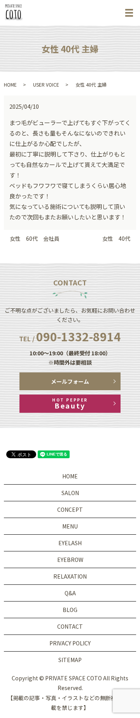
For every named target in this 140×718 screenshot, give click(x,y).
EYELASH (70, 543)
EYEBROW (70, 559)
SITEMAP (70, 660)
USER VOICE (46, 84)
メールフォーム (70, 381)
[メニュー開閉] (129, 13)
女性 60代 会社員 (35, 238)
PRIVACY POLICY (70, 643)
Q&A (70, 593)
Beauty (70, 403)
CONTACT (70, 626)
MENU (70, 526)
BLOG (70, 610)
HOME (10, 84)
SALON (70, 493)
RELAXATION (70, 576)
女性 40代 (116, 238)
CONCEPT (70, 509)
